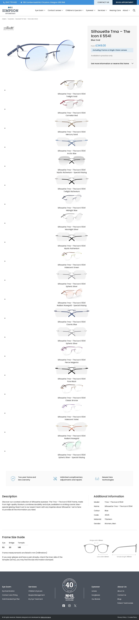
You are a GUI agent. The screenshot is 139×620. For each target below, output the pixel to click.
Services (101, 10)
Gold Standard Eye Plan (11, 599)
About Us (120, 591)
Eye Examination (8, 591)
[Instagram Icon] (69, 605)
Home (4, 19)
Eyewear (89, 10)
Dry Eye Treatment (35, 599)
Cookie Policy (132, 617)
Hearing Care (115, 10)
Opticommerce (46, 617)
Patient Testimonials (125, 603)
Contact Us (121, 595)
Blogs (119, 599)
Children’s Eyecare (74, 10)
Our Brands (96, 599)
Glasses (11, 19)
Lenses (94, 591)
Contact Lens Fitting (9, 595)
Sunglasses (96, 595)
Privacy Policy (122, 617)
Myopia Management (36, 595)
